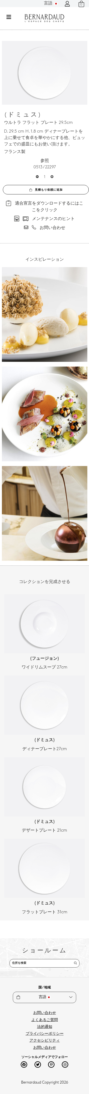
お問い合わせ (44, 1013)
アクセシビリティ (44, 1041)
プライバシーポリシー (45, 1034)
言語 (49, 3)
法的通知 (44, 1027)
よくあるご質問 (44, 1020)
